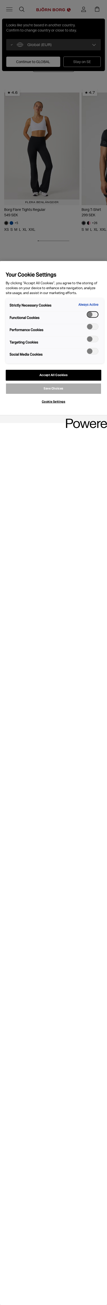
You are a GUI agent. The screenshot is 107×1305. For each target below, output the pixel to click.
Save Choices (53, 388)
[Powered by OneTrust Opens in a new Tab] (84, 420)
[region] (53, 783)
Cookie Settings (53, 401)
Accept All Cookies (53, 375)
